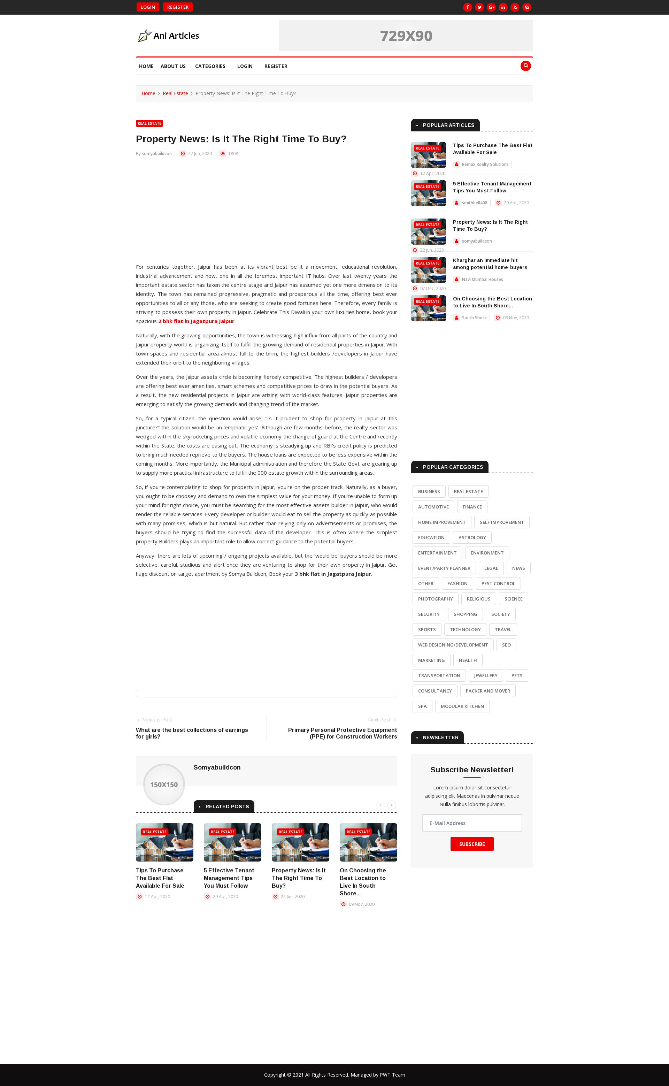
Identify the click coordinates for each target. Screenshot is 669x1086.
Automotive (433, 507)
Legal (491, 568)
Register (178, 7)
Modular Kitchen (462, 706)
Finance (472, 507)
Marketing (431, 660)
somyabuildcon (157, 153)
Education (431, 537)
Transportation (439, 675)
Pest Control (498, 583)
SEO (506, 645)
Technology (465, 629)
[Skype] (526, 7)
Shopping (465, 614)
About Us (173, 66)
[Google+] (491, 7)
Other (425, 583)
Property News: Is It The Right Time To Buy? (299, 878)
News (518, 568)
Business (429, 491)
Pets (517, 675)
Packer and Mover (488, 691)
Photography (435, 599)
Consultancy (435, 691)
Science (514, 599)
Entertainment (437, 553)
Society (500, 614)
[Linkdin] (503, 7)
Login (148, 7)
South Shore (474, 318)
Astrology (472, 537)
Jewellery (486, 675)
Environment (487, 553)
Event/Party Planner (444, 568)
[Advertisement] (266, 213)
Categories (210, 66)
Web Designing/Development (453, 645)
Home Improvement (442, 522)
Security (429, 614)
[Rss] (515, 7)
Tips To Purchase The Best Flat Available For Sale (160, 878)
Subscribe (472, 844)
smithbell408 (474, 203)
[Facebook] (467, 7)
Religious (479, 599)
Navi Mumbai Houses (482, 279)
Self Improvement (502, 522)
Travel (503, 629)
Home (146, 66)
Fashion (457, 583)
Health (468, 660)
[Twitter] (479, 7)
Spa (422, 706)
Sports (427, 629)
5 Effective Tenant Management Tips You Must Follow (229, 878)
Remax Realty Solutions (485, 164)
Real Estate (175, 93)
